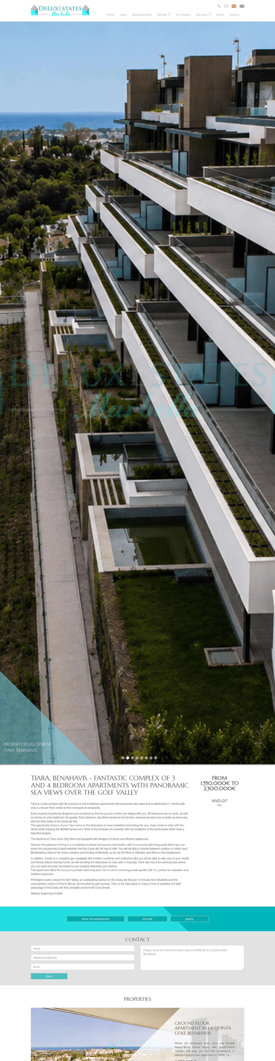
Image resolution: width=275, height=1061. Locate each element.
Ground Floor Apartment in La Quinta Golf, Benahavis (203, 1028)
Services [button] (202, 14)
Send (49, 976)
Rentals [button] (162, 14)
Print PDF (147, 919)
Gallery (189, 919)
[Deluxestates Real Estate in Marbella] (60, 10)
